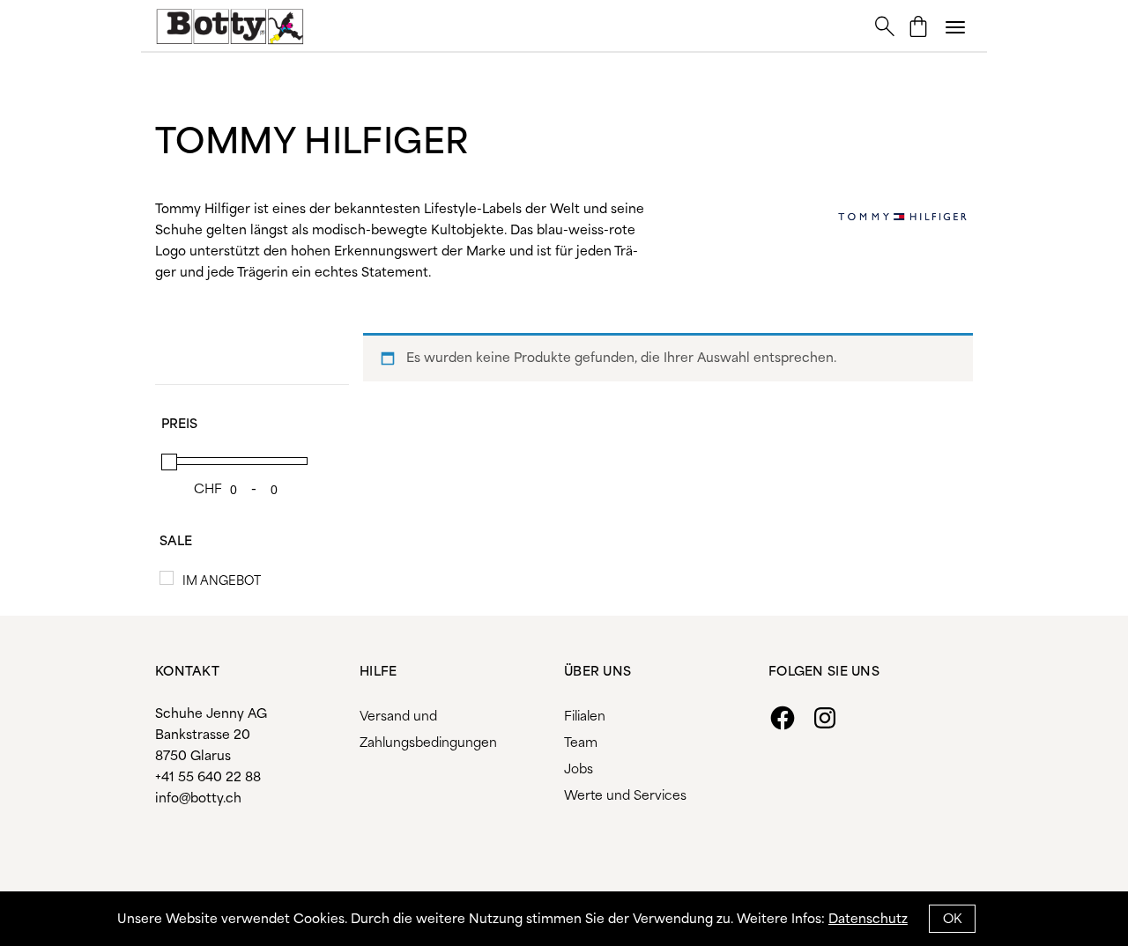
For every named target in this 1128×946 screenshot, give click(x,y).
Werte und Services (625, 796)
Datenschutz (868, 919)
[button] (955, 26)
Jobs (578, 770)
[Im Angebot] (167, 578)
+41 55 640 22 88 (208, 778)
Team (580, 743)
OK (952, 919)
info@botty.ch (198, 799)
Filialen (584, 717)
